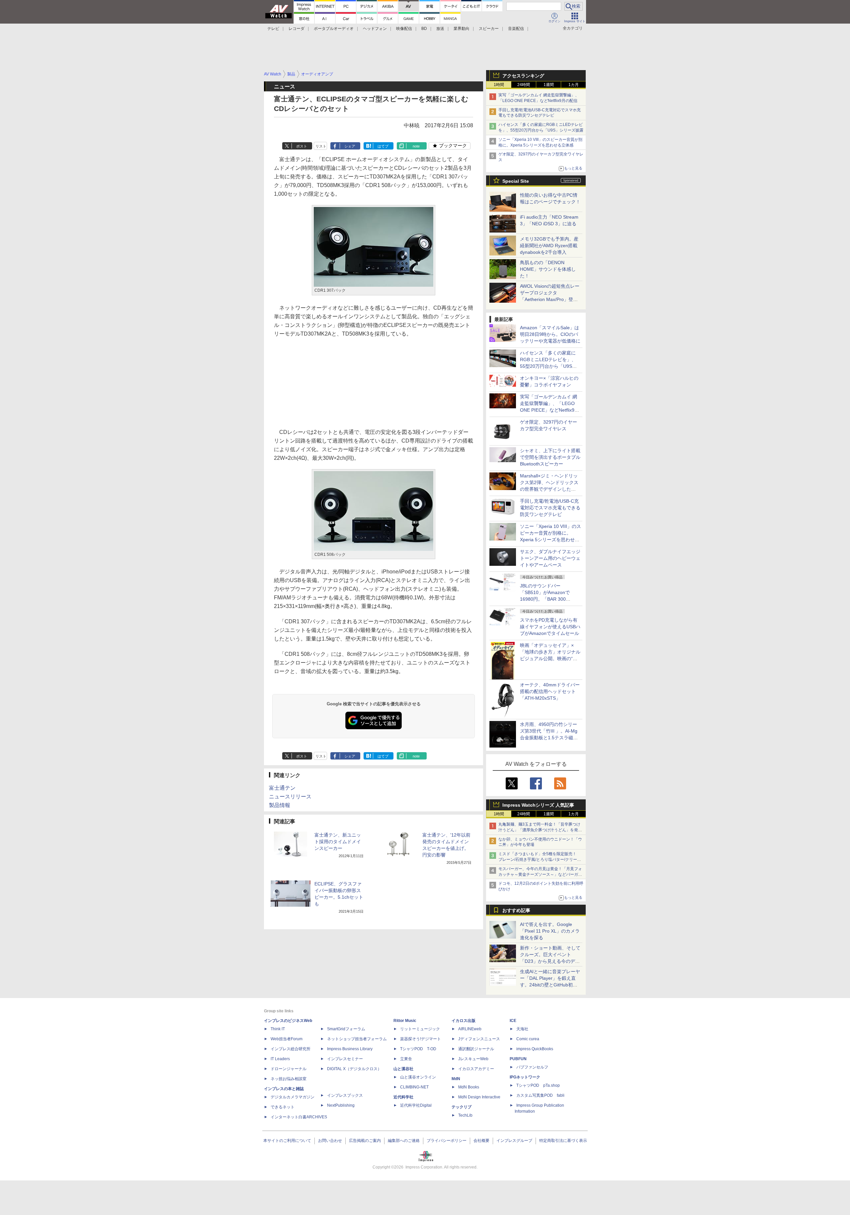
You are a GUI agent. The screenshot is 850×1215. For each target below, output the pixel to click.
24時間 (523, 84)
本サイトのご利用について (287, 1140)
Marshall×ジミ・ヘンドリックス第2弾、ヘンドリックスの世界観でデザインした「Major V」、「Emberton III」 (549, 489)
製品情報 (279, 805)
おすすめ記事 (516, 910)
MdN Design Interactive (479, 1097)
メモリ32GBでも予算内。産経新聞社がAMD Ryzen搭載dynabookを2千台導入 (549, 245)
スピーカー (489, 28)
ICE (513, 1020)
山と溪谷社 (403, 1068)
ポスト (301, 146)
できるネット (283, 1107)
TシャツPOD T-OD (418, 1049)
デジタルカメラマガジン (292, 1097)
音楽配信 (516, 28)
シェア (349, 146)
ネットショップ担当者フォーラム (357, 1039)
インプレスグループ (514, 1140)
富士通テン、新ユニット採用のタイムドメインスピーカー (337, 841)
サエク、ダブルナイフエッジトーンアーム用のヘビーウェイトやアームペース (550, 558)
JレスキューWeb (473, 1059)
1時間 (499, 84)
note (416, 146)
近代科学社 (403, 1097)
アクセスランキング (523, 75)
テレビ (273, 28)
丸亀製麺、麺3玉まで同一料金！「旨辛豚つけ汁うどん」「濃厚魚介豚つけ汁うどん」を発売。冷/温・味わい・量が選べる (539, 830)
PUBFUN (518, 1059)
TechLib (465, 1115)
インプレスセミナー (345, 1059)
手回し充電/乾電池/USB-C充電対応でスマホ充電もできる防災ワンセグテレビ (550, 507)
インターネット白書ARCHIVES (299, 1117)
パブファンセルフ (532, 1067)
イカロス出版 (463, 1020)
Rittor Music (404, 1020)
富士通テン (282, 788)
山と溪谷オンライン (418, 1077)
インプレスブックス (345, 1095)
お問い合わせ (330, 1140)
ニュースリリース (290, 796)
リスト (320, 146)
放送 (440, 28)
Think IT (278, 1029)
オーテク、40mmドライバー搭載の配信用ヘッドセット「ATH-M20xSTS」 (550, 691)
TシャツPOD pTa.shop (538, 1085)
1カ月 (573, 84)
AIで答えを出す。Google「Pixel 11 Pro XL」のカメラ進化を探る (550, 931)
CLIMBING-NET (414, 1087)
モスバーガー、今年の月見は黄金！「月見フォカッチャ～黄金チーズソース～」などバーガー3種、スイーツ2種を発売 (540, 874)
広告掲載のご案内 (365, 1140)
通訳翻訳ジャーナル (476, 1049)
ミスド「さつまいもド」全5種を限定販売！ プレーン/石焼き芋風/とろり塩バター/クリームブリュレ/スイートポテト (539, 859)
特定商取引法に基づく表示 (563, 1140)
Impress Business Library (350, 1049)
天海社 (522, 1029)
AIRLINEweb (469, 1029)
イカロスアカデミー (476, 1068)
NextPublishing (341, 1105)
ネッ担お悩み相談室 (288, 1078)
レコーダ (296, 28)
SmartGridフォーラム (346, 1029)
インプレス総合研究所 (290, 1049)
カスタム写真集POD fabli (540, 1095)
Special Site (515, 181)
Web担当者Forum (286, 1039)
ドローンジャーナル (288, 1068)
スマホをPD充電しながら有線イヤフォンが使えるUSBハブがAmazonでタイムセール (550, 626)
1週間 (549, 84)
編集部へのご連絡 (404, 1140)
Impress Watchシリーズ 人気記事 (538, 805)
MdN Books (468, 1087)
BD (424, 28)
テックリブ (461, 1107)
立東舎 (406, 1059)
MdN (456, 1078)
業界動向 (461, 28)
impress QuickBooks (534, 1049)
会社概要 (481, 1140)
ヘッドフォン (375, 28)
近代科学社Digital (416, 1105)
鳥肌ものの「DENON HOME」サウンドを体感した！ (548, 269)
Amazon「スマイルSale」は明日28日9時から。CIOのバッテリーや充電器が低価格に (550, 334)
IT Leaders (280, 1059)
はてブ (383, 146)
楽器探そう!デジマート (420, 1039)
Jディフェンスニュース (479, 1039)
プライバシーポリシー (447, 1140)
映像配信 (404, 28)
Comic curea (527, 1039)
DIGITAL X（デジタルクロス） (354, 1068)
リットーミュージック (420, 1029)
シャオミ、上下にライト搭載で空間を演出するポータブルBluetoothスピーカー (550, 457)
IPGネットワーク (525, 1077)
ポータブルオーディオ (334, 28)
